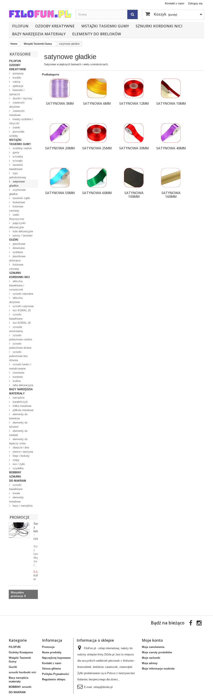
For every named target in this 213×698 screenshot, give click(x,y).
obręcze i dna (20, 447)
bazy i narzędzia (22, 505)
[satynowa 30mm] (134, 133)
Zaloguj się (195, 3)
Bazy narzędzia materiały (39, 33)
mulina (16, 381)
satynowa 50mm (60, 193)
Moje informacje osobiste (158, 668)
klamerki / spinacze (17, 92)
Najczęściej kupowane (56, 657)
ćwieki (16, 127)
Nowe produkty (51, 652)
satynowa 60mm (97, 193)
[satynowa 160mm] (171, 177)
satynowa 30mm (134, 148)
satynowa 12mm (134, 103)
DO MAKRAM (17, 480)
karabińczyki (20, 401)
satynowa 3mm (60, 103)
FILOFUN (20, 25)
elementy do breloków (96, 33)
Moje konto (152, 640)
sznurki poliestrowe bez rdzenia (18, 356)
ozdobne (17, 252)
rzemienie (18, 372)
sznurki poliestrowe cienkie (20, 337)
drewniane (18, 248)
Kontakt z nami (174, 3)
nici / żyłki (18, 464)
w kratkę (17, 156)
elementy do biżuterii (18, 424)
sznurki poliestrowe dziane (20, 345)
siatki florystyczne (16, 216)
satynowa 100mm (134, 195)
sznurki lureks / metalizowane (20, 366)
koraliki (16, 77)
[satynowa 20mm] (60, 133)
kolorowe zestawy (16, 208)
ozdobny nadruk (22, 148)
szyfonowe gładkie (17, 192)
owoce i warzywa (22, 451)
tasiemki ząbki (21, 198)
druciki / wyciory (22, 98)
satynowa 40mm (171, 148)
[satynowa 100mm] (134, 177)
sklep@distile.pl (103, 687)
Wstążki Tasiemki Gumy (105, 25)
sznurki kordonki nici (159, 25)
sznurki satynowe (23, 306)
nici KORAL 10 (21, 310)
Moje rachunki (151, 657)
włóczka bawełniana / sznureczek (16, 285)
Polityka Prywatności (55, 674)
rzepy (15, 460)
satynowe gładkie (17, 183)
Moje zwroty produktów (157, 652)
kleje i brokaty (21, 455)
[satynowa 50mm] (60, 177)
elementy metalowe (16, 499)
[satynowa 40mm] (171, 133)
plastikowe (18, 243)
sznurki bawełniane (15, 316)
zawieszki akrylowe (17, 104)
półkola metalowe (22, 410)
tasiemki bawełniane (16, 167)
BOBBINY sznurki (15, 474)
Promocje (20, 517)
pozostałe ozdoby (16, 133)
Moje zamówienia (153, 647)
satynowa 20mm (60, 148)
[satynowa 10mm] (171, 88)
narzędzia (18, 397)
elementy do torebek (18, 433)
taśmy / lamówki (22, 235)
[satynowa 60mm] (97, 177)
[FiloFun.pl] (40, 14)
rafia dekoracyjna (22, 385)
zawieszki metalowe (17, 113)
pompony (18, 73)
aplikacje (17, 85)
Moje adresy (149, 663)
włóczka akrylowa (15, 300)
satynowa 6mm (97, 103)
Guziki (13, 239)
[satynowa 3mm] (60, 88)
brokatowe (18, 202)
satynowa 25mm (97, 148)
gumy (15, 152)
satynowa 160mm (171, 195)
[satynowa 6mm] (97, 88)
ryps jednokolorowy (17, 175)
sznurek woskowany (16, 329)
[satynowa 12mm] (134, 88)
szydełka (18, 468)
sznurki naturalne (22, 293)
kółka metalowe (21, 405)
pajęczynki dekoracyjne (17, 225)
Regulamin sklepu (53, 679)
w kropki (17, 160)
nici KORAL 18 (21, 322)
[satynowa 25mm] (97, 133)
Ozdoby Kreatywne (55, 25)
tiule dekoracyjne (22, 231)
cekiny (16, 81)
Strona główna (51, 668)
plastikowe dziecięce (17, 258)
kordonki (17, 376)
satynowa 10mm (171, 103)
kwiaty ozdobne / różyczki (21, 121)
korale (16, 493)
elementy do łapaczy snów (18, 441)
